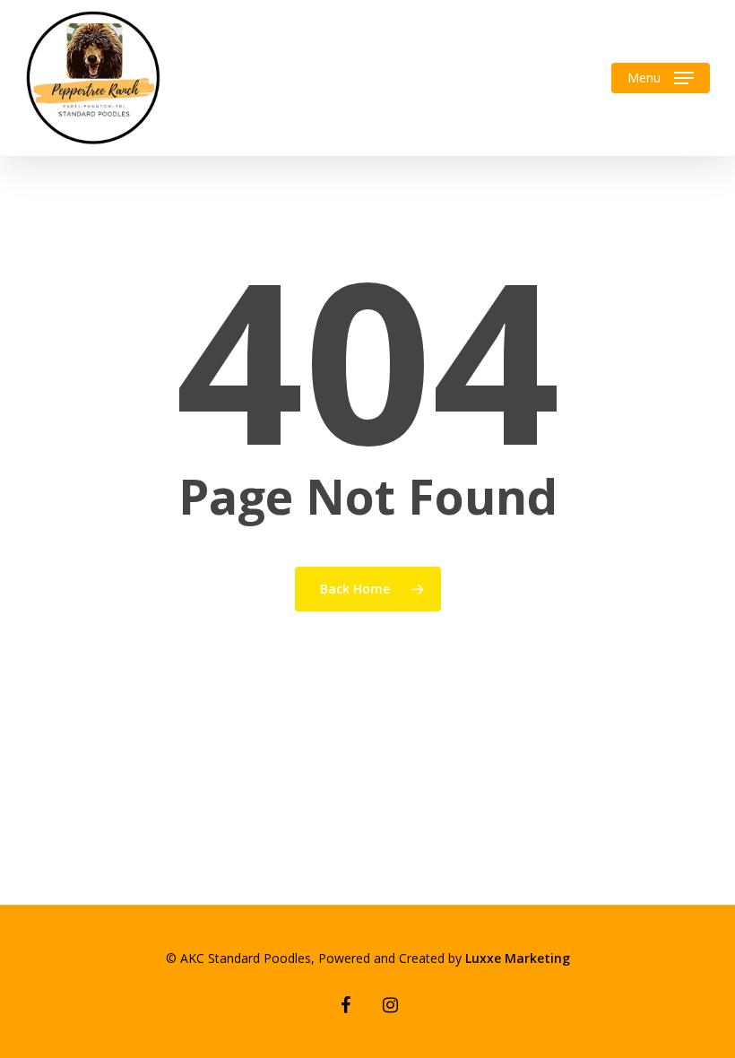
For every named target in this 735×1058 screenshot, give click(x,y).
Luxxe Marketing (517, 958)
